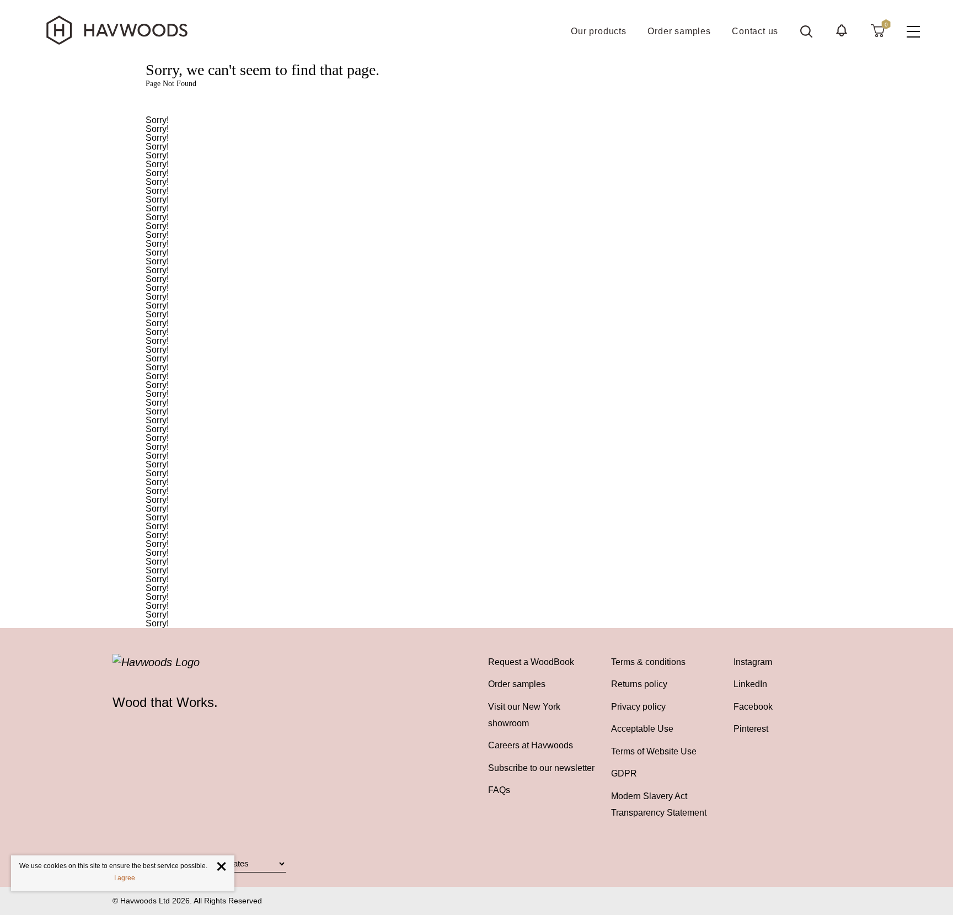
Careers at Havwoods (530, 745)
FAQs (499, 790)
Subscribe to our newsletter (541, 768)
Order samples (516, 684)
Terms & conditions (648, 662)
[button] (841, 30)
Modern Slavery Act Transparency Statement (658, 804)
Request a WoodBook (531, 662)
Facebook (753, 706)
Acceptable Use (642, 728)
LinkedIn (750, 684)
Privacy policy (638, 706)
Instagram (753, 662)
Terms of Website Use (654, 751)
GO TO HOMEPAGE (476, 102)
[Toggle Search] (806, 31)
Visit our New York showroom (524, 714)
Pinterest (751, 728)
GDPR (624, 773)
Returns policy (639, 684)
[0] (878, 30)
